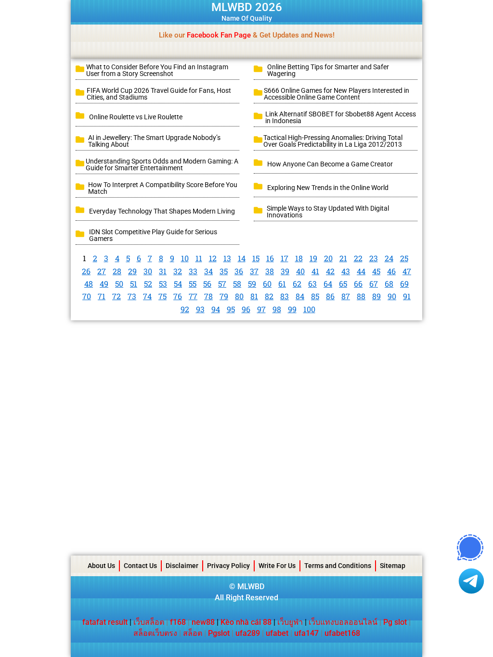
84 (300, 296)
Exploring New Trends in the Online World (328, 187)
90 (392, 296)
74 (147, 296)
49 (104, 283)
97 (261, 309)
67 (373, 283)
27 (101, 271)
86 (330, 296)
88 (361, 296)
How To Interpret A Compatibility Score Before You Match (162, 188)
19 (313, 258)
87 (345, 296)
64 (328, 283)
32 (177, 271)
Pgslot (219, 633)
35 (224, 271)
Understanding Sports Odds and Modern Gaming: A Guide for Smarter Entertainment (162, 164)
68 (389, 283)
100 (309, 309)
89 (376, 296)
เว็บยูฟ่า (290, 622)
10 (185, 258)
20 (328, 258)
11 (198, 258)
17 (284, 258)
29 (132, 271)
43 (345, 271)
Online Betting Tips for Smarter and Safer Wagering (328, 70)
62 (297, 283)
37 (254, 271)
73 (132, 296)
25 (404, 258)
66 (358, 283)
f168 (178, 622)
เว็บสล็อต (148, 622)
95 (231, 309)
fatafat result (105, 622)
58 (237, 283)
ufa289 (247, 633)
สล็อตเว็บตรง (155, 633)
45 (376, 271)
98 (276, 309)
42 (330, 271)
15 (255, 258)
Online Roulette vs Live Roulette (135, 117)
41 (315, 271)
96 (246, 309)
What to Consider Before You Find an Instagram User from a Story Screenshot (157, 70)
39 (285, 271)
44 (361, 271)
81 (254, 296)
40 (300, 271)
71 (101, 296)
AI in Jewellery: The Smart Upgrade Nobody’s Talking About (154, 141)
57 (222, 283)
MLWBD (250, 586)
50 (119, 283)
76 (177, 296)
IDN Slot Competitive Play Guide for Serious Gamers (153, 235)
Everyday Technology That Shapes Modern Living (162, 211)
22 (358, 258)
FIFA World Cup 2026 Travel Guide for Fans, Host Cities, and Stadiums (159, 94)
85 (315, 296)
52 (148, 283)
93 (200, 309)
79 (224, 296)
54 (178, 283)
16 (270, 258)
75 (162, 296)
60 (267, 283)
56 (207, 283)
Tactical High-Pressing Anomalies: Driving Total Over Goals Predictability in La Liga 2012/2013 (332, 141)
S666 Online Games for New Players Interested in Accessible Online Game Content (336, 94)
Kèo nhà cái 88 (246, 622)
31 (163, 271)
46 (391, 271)
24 (389, 258)
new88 (203, 622)
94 (215, 309)
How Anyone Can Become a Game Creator (330, 164)
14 (242, 258)
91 (407, 296)
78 (208, 296)
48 (88, 283)
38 (269, 271)
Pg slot (395, 622)
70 (86, 296)
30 (147, 271)
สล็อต (192, 633)
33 (193, 271)
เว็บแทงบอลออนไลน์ (343, 622)
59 (252, 283)
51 (133, 283)
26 (86, 271)
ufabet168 (342, 633)
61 (282, 283)
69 (404, 283)
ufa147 (306, 633)
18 (299, 258)
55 (192, 283)
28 (117, 271)
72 (116, 296)
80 (239, 296)
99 (292, 309)
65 (343, 283)
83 (284, 296)
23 (373, 258)
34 (208, 271)
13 (227, 258)
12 (213, 258)
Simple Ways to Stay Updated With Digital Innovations (328, 211)
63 (312, 283)
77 (193, 296)
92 (185, 309)
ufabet (277, 633)
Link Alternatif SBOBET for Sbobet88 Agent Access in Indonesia (340, 117)
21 (343, 258)
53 (163, 283)
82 (269, 296)
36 (238, 271)
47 (406, 271)
